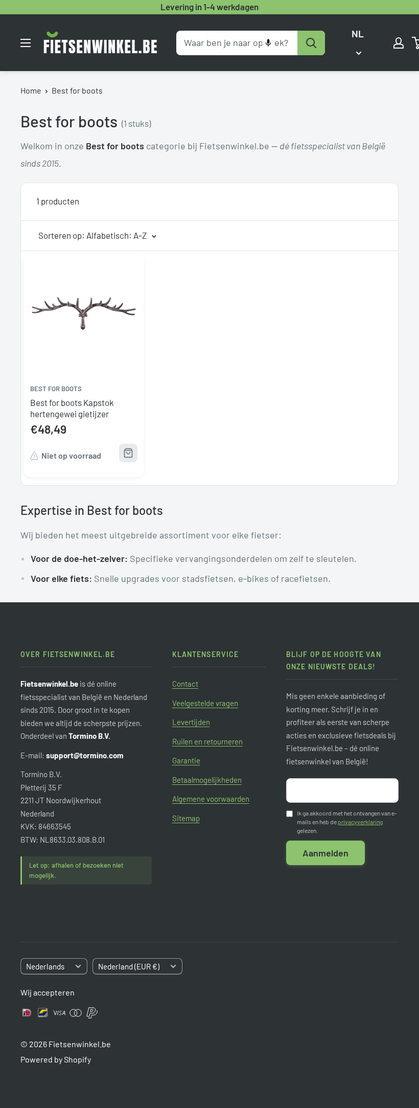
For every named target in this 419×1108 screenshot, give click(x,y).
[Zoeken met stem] (268, 43)
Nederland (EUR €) (128, 966)
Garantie (186, 760)
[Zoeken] (311, 43)
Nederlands (45, 966)
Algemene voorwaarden (210, 798)
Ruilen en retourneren (207, 741)
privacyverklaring (360, 821)
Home (30, 90)
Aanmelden (325, 852)
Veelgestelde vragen (205, 703)
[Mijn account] (398, 43)
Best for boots (77, 90)
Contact (185, 683)
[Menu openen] (25, 43)
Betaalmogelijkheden (207, 779)
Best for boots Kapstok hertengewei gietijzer (72, 408)
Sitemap (186, 818)
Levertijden (191, 722)
